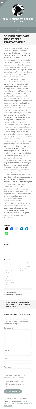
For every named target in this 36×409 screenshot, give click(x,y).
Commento (9, 328)
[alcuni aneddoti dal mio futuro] (18, 10)
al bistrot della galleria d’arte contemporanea (9, 265)
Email (6, 359)
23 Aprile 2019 (11, 292)
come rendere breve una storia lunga (11, 304)
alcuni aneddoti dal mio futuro (18, 20)
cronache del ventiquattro (24, 303)
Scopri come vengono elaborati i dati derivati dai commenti (18, 403)
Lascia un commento (14, 295)
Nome (6, 350)
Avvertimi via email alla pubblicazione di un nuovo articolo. (15, 384)
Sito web (7, 367)
